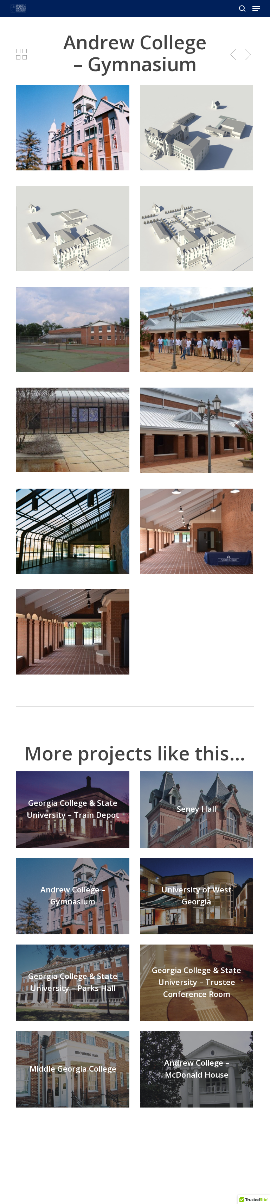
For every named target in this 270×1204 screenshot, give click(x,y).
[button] (256, 8)
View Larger (74, 122)
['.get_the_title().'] (74, 811)
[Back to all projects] (21, 54)
